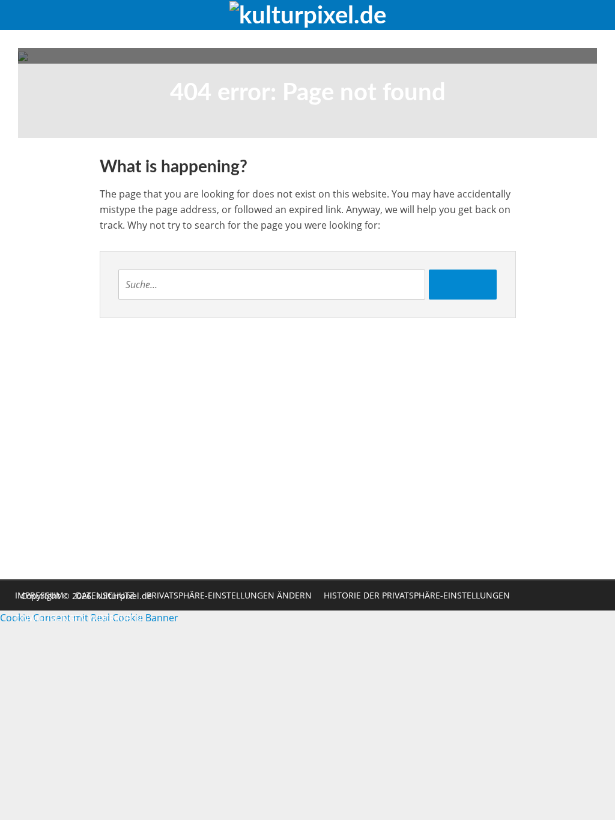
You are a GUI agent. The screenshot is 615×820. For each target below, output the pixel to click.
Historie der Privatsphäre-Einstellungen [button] (417, 595)
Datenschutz (105, 595)
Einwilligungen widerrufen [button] (78, 618)
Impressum (39, 595)
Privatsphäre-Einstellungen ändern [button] (229, 595)
